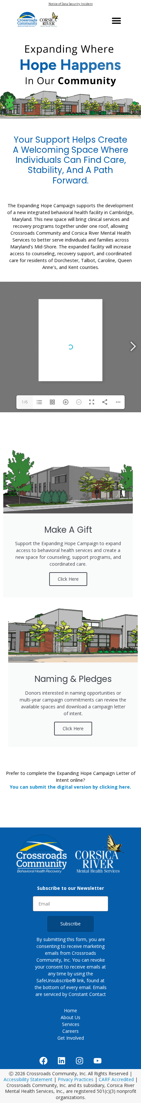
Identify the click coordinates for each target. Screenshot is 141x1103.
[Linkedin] (61, 1061)
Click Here (68, 579)
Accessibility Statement (29, 1079)
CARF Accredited (116, 1079)
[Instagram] (79, 1061)
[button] (116, 20)
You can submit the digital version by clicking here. (70, 787)
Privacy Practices (75, 1079)
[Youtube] (98, 1061)
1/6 (25, 402)
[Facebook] (43, 1061)
